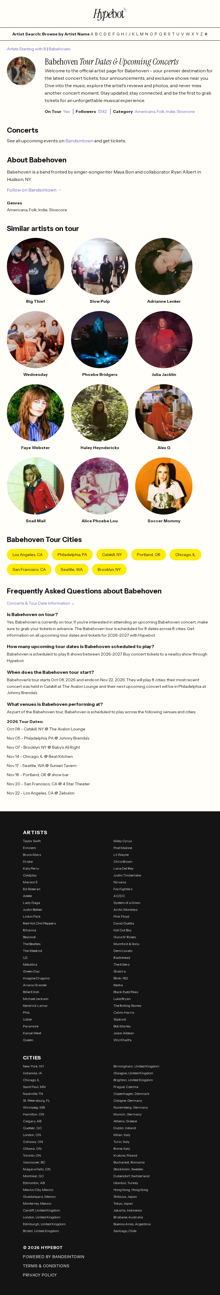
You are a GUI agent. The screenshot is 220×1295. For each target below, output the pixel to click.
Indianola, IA (32, 1073)
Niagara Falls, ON (36, 1169)
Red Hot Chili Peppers (39, 923)
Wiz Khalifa (122, 1040)
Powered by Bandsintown (53, 1256)
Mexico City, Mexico (38, 1190)
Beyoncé (29, 937)
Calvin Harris (123, 1012)
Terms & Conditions (46, 1265)
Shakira (119, 971)
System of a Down (126, 902)
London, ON (32, 1135)
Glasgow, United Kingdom (133, 1073)
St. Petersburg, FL (36, 1100)
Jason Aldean (123, 1033)
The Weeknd (32, 951)
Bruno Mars (32, 854)
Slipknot (119, 1019)
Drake (28, 861)
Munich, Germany (127, 1114)
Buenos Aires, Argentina (132, 1224)
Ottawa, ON (32, 1148)
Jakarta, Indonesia (127, 1210)
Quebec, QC (32, 1128)
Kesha (118, 985)
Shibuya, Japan (125, 1196)
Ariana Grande (34, 985)
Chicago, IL (185, 554)
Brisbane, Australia (128, 1217)
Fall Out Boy (122, 930)
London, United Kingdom (41, 1217)
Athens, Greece (125, 1121)
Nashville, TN (33, 1093)
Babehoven (59, 48)
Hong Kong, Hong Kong (130, 1190)
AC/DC (119, 896)
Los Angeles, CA (28, 554)
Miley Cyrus (122, 841)
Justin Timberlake (127, 875)
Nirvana (119, 882)
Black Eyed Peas (125, 992)
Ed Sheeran (31, 889)
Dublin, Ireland (124, 1128)
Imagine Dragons (36, 978)
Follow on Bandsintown (31, 190)
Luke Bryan (122, 999)
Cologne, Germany (127, 1100)
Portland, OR (148, 554)
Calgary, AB (32, 1121)
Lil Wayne (121, 854)
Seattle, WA (72, 569)
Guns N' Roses (124, 937)
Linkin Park (32, 916)
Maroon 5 (30, 882)
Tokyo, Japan (123, 1203)
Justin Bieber (32, 909)
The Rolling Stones (127, 1005)
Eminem (29, 848)
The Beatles (31, 944)
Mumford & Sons (126, 944)
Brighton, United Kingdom (133, 1080)
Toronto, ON (32, 1155)
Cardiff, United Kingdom (41, 1210)
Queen (28, 1040)
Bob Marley (122, 1026)
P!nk (26, 1012)
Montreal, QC (33, 1176)
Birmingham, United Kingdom (136, 1066)
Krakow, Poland (125, 1155)
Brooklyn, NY (109, 569)
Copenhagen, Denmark (131, 1093)
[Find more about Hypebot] (110, 13)
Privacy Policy (40, 1275)
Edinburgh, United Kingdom (44, 1224)
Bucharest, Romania (129, 1162)
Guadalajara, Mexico (39, 1196)
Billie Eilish (31, 992)
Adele (27, 896)
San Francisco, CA (29, 569)
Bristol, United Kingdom (41, 1231)
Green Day (31, 971)
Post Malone (122, 848)
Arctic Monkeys (125, 909)
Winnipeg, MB (34, 1107)
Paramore (30, 1026)
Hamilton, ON (33, 1114)
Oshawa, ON (33, 1141)
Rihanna (29, 930)
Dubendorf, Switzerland (131, 1176)
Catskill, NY (112, 554)
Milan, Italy (121, 1135)
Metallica (30, 964)
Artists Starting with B (27, 48)
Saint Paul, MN (34, 1087)
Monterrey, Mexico (37, 1203)
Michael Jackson (35, 999)
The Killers (121, 964)
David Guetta (123, 923)
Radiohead (121, 957)
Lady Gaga (31, 902)
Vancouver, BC (34, 1162)
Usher (27, 1019)
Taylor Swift (32, 841)
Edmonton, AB (34, 1183)
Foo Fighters (122, 889)
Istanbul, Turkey (125, 1183)
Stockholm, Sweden (128, 1169)
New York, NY (33, 1066)
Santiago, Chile (124, 1231)
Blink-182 (120, 978)
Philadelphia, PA (72, 554)
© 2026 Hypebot (43, 1247)
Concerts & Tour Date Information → (41, 603)
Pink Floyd (121, 916)
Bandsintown (79, 141)
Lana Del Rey (123, 868)
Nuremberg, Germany (130, 1107)
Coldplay (30, 875)
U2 (25, 957)
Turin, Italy (121, 1141)
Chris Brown (122, 861)
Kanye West (32, 1033)
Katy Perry (31, 868)
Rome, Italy (121, 1148)
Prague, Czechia (125, 1087)
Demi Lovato (122, 951)
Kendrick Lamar (35, 1005)
